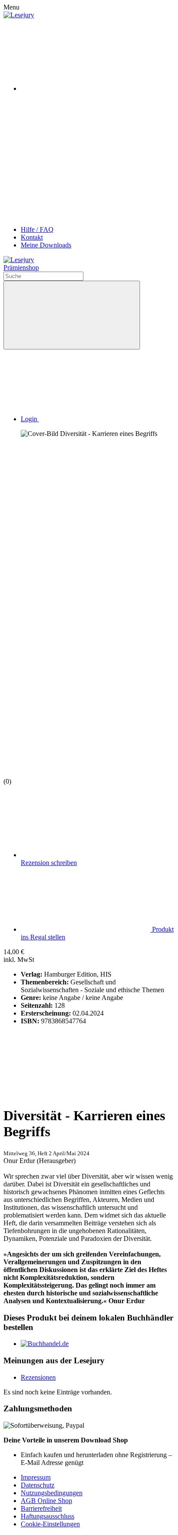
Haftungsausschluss (47, 1516)
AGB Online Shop (46, 1500)
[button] (94, 419)
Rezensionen (38, 1377)
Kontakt (32, 237)
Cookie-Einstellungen (50, 1524)
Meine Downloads (46, 245)
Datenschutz (37, 1485)
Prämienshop (21, 267)
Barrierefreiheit (41, 1508)
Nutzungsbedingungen (52, 1493)
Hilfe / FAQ (37, 229)
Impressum (36, 1477)
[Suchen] (71, 315)
